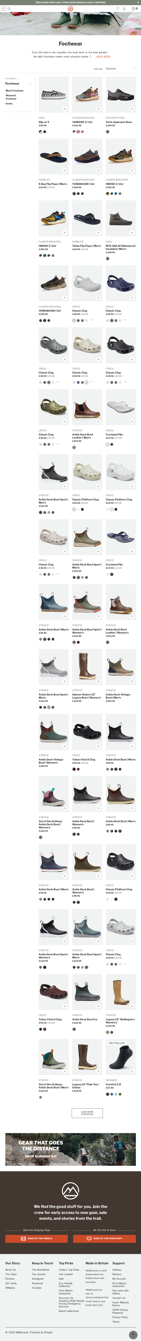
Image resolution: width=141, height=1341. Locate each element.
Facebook (37, 1284)
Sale (61, 1279)
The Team (11, 1274)
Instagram (38, 1279)
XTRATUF (77, 430)
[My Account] (123, 8)
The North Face (115, 117)
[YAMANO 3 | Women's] (82, 132)
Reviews (9, 1279)
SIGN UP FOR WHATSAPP (108, 1238)
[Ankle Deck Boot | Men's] (45, 639)
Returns (116, 1274)
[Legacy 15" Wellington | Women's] (108, 1032)
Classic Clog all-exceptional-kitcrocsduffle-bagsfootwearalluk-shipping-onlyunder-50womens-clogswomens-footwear (87, 283)
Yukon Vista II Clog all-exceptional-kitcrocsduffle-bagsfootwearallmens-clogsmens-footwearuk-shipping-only (87, 732)
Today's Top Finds (69, 1270)
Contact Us (119, 1298)
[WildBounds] (70, 8)
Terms (116, 1322)
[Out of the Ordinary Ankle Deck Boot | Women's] (40, 837)
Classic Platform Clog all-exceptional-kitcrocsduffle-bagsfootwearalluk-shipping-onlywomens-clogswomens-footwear (87, 472)
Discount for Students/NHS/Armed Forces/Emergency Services (71, 1302)
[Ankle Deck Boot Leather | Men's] (74, 447)
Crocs (76, 306)
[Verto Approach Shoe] (108, 132)
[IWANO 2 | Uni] (108, 194)
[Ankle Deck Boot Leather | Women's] (108, 642)
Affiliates (10, 1288)
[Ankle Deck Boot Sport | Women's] (74, 642)
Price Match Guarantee (66, 1292)
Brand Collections (69, 1311)
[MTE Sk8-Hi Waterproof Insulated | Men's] (108, 259)
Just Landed (66, 1274)
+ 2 (91, 320)
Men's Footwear (15, 90)
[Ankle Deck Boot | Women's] (74, 834)
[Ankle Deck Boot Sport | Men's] (40, 512)
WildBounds (22, 1333)
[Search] (8, 8)
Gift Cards (11, 1284)
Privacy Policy (120, 1317)
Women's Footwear (11, 97)
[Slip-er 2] (40, 132)
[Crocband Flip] (108, 444)
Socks (9, 103)
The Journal (38, 1274)
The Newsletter (40, 1270)
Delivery (116, 1270)
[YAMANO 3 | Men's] (74, 132)
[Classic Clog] (74, 320)
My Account (119, 1279)
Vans (42, 117)
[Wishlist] (118, 9)
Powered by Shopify (41, 1333)
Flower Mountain (83, 117)
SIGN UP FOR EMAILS (40, 1238)
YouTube (36, 1288)
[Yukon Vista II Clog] (74, 769)
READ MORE (104, 57)
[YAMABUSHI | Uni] (74, 194)
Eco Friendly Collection (65, 1285)
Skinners (111, 1080)
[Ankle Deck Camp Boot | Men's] (40, 1097)
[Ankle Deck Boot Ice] (74, 1029)
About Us (10, 1270)
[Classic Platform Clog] (74, 509)
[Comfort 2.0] (108, 1094)
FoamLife (44, 179)
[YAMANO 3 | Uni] (78, 132)
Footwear (11, 79)
